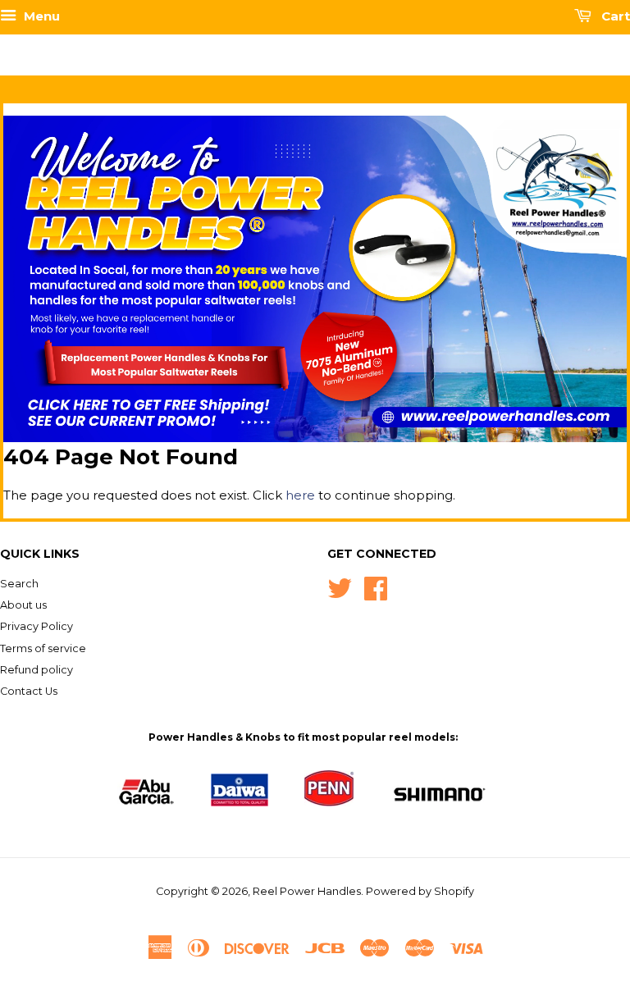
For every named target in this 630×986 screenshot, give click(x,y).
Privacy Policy (36, 626)
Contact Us (28, 691)
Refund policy (36, 670)
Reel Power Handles (307, 891)
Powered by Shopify (420, 891)
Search (19, 583)
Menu (40, 16)
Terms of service (43, 648)
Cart (614, 16)
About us (23, 605)
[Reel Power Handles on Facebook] (375, 587)
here (300, 495)
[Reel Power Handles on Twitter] (339, 587)
